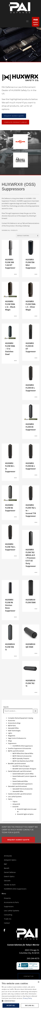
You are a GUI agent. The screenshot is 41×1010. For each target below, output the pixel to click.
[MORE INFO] (15, 274)
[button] (20, 1000)
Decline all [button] (29, 1005)
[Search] (35, 711)
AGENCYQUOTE (35, 21)
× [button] (38, 982)
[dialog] (20, 995)
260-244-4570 (33, 958)
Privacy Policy (27, 998)
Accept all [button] (11, 1005)
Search (6, 707)
